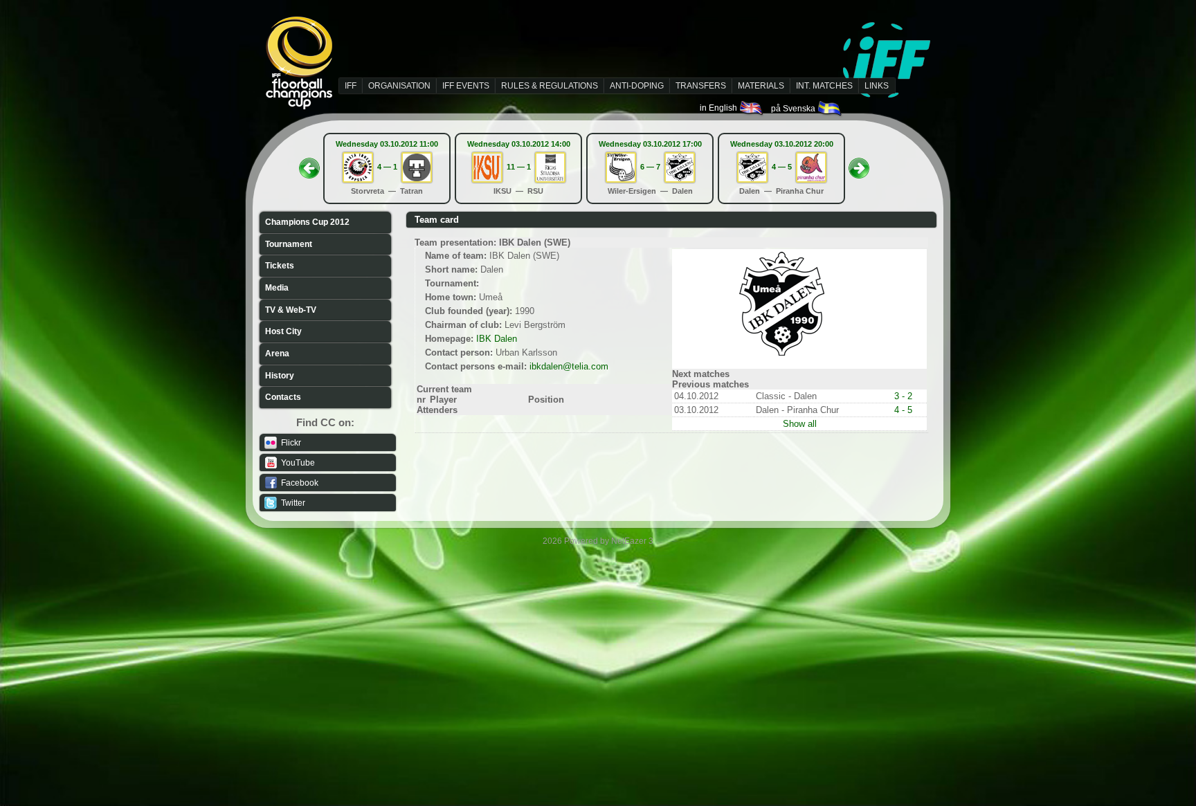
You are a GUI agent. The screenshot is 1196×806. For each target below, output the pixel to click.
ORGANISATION (399, 86)
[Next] (859, 164)
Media (277, 288)
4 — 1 (387, 167)
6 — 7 (650, 167)
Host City (283, 331)
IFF (350, 86)
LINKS (876, 86)
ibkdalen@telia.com (568, 366)
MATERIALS (761, 86)
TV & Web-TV (290, 310)
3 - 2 (903, 396)
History (279, 376)
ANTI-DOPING (637, 86)
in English (719, 108)
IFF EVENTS (465, 86)
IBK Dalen (496, 338)
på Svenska (794, 108)
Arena (277, 353)
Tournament (288, 244)
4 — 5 (782, 167)
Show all (800, 424)
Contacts (283, 397)
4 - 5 (903, 410)
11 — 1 (519, 167)
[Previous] (309, 164)
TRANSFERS (701, 86)
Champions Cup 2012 (307, 222)
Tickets (279, 266)
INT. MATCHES (824, 86)
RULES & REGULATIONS (549, 86)
